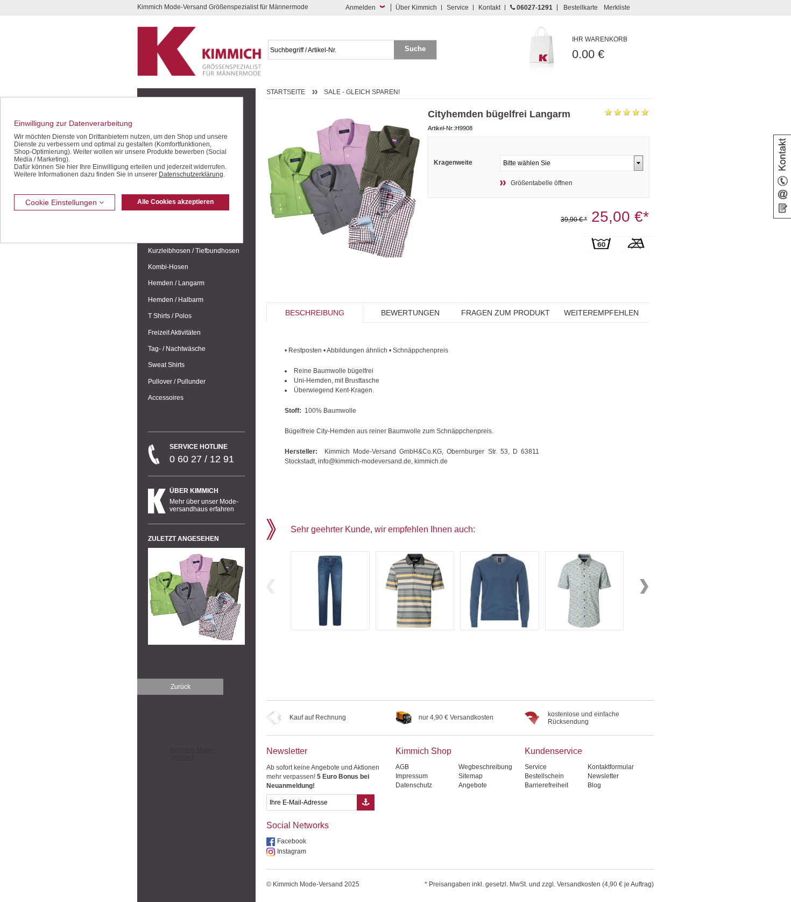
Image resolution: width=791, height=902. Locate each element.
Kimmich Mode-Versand (192, 753)
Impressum (412, 776)
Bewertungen (410, 312)
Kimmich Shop (423, 751)
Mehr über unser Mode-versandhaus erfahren (204, 500)
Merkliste (617, 7)
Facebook (291, 841)
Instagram (291, 851)
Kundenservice (553, 751)
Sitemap (470, 776)
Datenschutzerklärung (191, 174)
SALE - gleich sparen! (362, 92)
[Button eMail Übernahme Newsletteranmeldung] (366, 802)
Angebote (472, 785)
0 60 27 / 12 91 (202, 453)
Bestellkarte (580, 7)
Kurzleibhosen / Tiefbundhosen (193, 251)
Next (644, 586)
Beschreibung (314, 312)
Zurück (180, 686)
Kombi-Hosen (168, 267)
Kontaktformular (611, 767)
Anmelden (360, 7)
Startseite (285, 92)
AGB (402, 767)
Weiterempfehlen (601, 312)
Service (458, 7)
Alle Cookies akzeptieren (175, 202)
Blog (594, 785)
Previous (270, 586)
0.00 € (599, 48)
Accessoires (165, 397)
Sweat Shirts (166, 365)
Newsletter (286, 751)
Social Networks (297, 825)
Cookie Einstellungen (62, 202)
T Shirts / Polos (170, 316)
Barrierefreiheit (546, 785)
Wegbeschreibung (485, 767)
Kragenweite (453, 162)
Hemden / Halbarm (175, 300)
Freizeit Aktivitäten (174, 332)
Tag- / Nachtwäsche (177, 349)
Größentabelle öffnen (542, 183)
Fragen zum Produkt (505, 312)
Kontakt (489, 7)
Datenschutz (414, 785)
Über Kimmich (416, 7)
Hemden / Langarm (176, 283)
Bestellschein (544, 776)
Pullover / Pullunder (177, 381)
